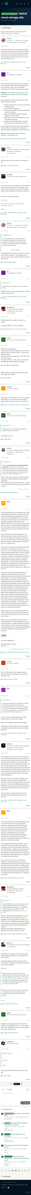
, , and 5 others (16, 652)
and (10, 165)
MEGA (2, 209)
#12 (29, 509)
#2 (29, 80)
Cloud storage (8, 1118)
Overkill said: (5, 461)
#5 (29, 231)
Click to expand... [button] (15, 250)
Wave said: (5, 900)
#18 (29, 950)
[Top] (6, 1187)
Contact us (4, 1184)
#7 (29, 316)
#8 (29, 345)
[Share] (27, 46)
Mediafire (3, 550)
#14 (29, 696)
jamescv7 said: (6, 1053)
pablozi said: (5, 283)
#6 (29, 278)
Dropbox (9, 550)
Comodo (6, 1165)
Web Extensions (8, 1130)
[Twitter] (29, 1192)
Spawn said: (5, 425)
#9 (29, 394)
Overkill (4, 20)
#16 (29, 818)
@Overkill (3, 672)
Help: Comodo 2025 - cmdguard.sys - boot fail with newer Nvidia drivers (16, 1158)
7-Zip (5, 543)
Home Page (4, 200)
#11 (29, 457)
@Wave (20, 760)
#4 (29, 182)
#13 (29, 669)
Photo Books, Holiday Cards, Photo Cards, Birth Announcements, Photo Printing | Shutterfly (14, 94)
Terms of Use (12, 1184)
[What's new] (24, 4)
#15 (29, 753)
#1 (29, 46)
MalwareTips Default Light (9, 1182)
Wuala (4, 968)
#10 (29, 421)
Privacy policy (20, 1184)
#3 (29, 157)
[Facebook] (27, 1192)
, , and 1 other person (15, 213)
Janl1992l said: (6, 235)
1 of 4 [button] (10, 1084)
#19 (29, 1020)
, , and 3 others (13, 878)
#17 (29, 896)
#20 (29, 1049)
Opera (5, 1152)
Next (16, 1084)
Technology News (9, 1141)
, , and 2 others (14, 62)
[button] (2, 3)
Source (3, 1000)
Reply (28, 67)
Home (3, 1187)
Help (26, 1184)
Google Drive (22, 549)
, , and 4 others (15, 329)
